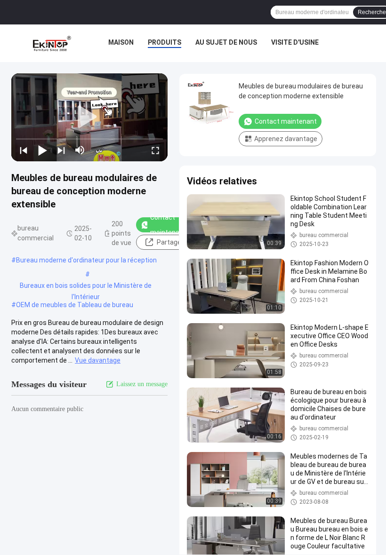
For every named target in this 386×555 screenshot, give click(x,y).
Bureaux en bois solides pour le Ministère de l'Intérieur (86, 286)
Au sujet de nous (226, 42)
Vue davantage (98, 360)
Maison (121, 42)
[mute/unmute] (80, 150)
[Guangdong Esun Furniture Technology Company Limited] (52, 43)
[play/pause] (42, 150)
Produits (164, 42)
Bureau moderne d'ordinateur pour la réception (86, 260)
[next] (61, 150)
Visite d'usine (295, 42)
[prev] (23, 150)
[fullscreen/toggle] (155, 150)
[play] (89, 117)
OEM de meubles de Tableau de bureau (74, 305)
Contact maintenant (168, 224)
